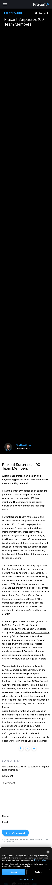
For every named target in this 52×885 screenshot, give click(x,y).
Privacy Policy (40, 860)
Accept (14, 872)
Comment (7, 776)
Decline (38, 872)
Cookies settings (26, 879)
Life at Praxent (13, 13)
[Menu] (5, 4)
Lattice (35, 644)
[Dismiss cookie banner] (48, 852)
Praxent (6, 491)
